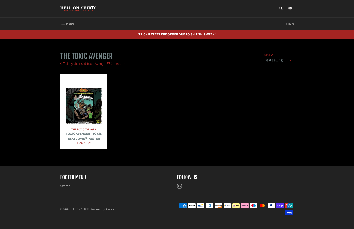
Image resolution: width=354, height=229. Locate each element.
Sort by (268, 55)
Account (289, 24)
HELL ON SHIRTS (79, 209)
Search (65, 185)
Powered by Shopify (102, 209)
